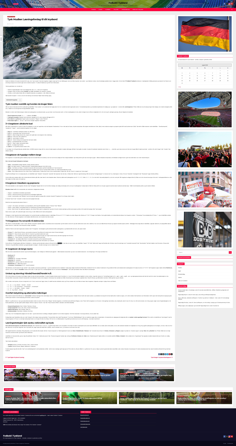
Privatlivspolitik (230, 443)
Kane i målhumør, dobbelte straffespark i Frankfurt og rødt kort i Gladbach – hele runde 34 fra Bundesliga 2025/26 (143, 399)
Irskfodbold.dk (83, 427)
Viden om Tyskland (138, 9)
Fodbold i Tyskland (118, 3)
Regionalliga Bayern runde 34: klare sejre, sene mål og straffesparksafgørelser (197, 294)
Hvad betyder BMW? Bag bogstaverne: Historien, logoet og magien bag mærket (145, 376)
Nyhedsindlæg (126, 9)
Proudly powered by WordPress (9, 443)
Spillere (116, 9)
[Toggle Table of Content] (19, 100)
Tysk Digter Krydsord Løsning (15, 357)
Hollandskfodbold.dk (85, 424)
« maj (179, 86)
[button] (231, 9)
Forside (93, 9)
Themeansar (26, 443)
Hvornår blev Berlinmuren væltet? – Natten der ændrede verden (28, 377)
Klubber (108, 9)
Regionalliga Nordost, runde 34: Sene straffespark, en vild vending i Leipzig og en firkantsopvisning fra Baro (204, 302)
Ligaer (100, 9)
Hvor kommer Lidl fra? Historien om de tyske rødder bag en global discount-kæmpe (86, 376)
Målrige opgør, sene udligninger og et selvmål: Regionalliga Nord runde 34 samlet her (198, 305)
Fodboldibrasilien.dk (85, 418)
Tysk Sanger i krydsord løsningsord (161, 357)
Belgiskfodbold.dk (84, 415)
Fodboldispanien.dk (84, 421)
